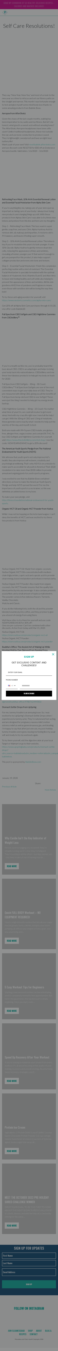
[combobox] (12, 686)
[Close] (53, 654)
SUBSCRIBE (29, 693)
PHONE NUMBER (12, 680)
